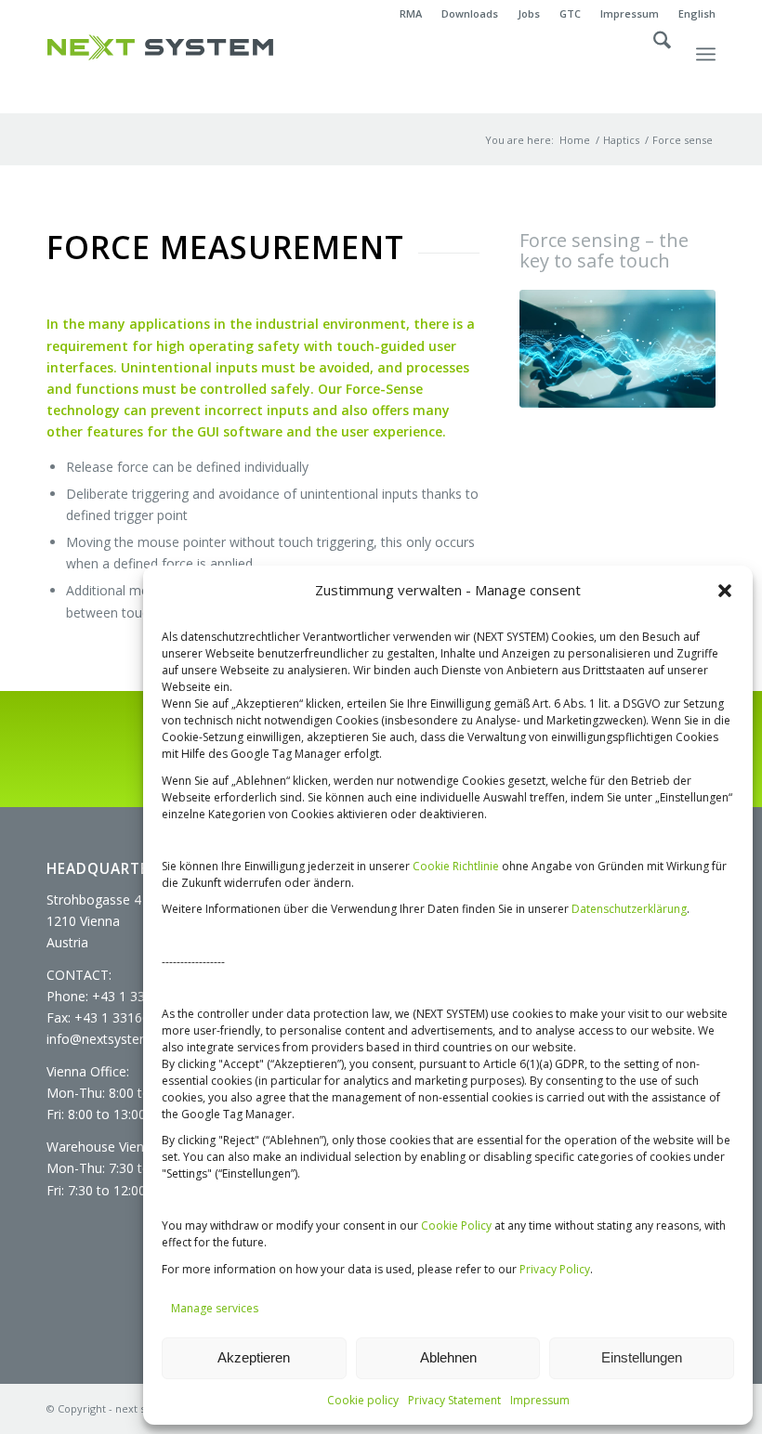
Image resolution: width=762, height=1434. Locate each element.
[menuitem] (411, 14)
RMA (411, 13)
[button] (725, 590)
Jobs (529, 13)
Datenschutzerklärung (629, 909)
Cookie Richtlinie (456, 866)
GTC (570, 13)
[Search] (653, 70)
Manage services (214, 1308)
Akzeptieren (253, 1357)
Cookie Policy (456, 1225)
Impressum (540, 1400)
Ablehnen (448, 1357)
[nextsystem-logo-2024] (160, 47)
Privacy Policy (554, 1269)
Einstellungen (641, 1357)
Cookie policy (363, 1400)
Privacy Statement (454, 1400)
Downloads (469, 13)
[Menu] (706, 71)
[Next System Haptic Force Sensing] (617, 349)
